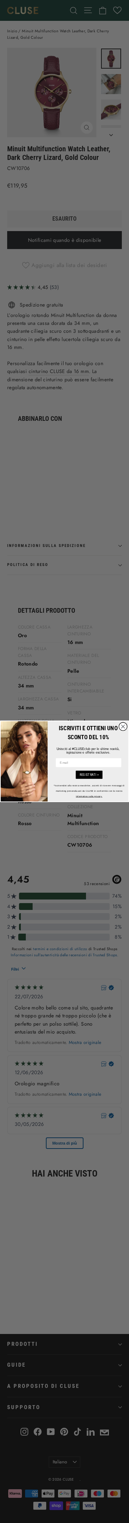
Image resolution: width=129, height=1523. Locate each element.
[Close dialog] (123, 727)
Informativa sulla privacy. (89, 796)
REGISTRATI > (89, 775)
